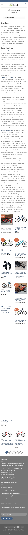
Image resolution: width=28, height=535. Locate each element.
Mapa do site (4, 499)
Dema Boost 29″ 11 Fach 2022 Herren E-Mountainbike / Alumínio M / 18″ (7, 422)
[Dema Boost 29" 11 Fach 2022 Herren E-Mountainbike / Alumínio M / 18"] (7, 362)
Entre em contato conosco (10, 530)
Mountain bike (5, 51)
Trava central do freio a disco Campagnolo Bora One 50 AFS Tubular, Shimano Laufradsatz (20, 274)
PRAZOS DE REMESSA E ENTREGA (10, 493)
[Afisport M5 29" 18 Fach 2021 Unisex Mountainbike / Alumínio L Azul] (21, 219)
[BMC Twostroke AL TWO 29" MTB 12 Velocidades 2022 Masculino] (21, 243)
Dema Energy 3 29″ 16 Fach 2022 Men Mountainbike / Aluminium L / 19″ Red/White (20, 443)
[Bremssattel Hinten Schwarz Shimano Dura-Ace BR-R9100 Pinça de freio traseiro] (7, 265)
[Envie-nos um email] (10, 478)
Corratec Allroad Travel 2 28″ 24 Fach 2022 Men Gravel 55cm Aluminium (7, 292)
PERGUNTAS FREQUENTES (11, 529)
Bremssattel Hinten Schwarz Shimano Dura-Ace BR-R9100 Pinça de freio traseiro (6, 274)
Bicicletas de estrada (7, 77)
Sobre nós (20, 529)
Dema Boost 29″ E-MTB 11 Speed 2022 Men (20, 321)
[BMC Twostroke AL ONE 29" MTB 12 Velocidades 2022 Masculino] (7, 242)
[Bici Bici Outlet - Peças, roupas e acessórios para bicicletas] (14, 4)
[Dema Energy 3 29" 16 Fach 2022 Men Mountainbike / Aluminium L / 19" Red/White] (21, 433)
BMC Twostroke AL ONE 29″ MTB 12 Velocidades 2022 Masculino (7, 252)
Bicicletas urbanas (6, 130)
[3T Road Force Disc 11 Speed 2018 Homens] (7, 220)
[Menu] (2, 5)
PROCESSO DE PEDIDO (7, 487)
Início (10, 10)
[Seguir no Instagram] (5, 478)
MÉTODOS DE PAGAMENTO (8, 490)
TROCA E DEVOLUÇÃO (7, 496)
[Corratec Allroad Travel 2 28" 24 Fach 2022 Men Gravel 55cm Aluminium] (7, 284)
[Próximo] (21, 452)
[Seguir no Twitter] (8, 478)
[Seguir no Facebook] (2, 478)
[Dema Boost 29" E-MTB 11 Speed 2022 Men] (21, 312)
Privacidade (22, 530)
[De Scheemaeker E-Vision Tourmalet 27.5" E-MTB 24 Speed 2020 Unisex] (21, 288)
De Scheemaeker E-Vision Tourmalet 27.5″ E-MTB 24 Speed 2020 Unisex (21, 299)
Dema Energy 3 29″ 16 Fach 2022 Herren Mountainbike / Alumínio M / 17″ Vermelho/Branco (7, 442)
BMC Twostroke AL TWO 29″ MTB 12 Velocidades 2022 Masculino (20, 254)
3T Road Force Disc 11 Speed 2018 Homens (6, 230)
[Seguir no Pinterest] (13, 478)
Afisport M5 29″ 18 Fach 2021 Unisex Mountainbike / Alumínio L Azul (20, 229)
